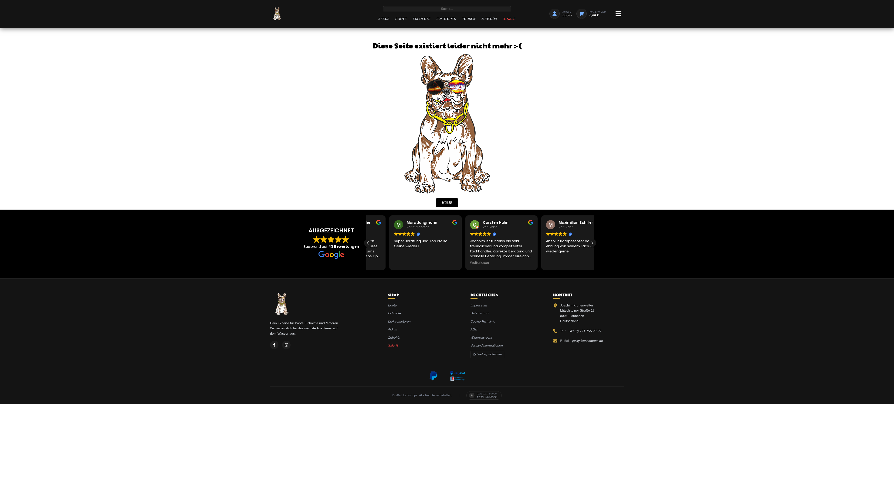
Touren (469, 19)
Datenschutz (480, 313)
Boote (401, 19)
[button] (592, 242)
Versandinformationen (487, 345)
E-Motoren (446, 19)
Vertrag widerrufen (489, 354)
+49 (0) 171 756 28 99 (584, 331)
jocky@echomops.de (587, 341)
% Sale (509, 19)
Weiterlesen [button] (458, 263)
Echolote (422, 19)
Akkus (383, 19)
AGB (474, 329)
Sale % (393, 345)
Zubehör (489, 19)
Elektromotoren (399, 321)
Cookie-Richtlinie (483, 321)
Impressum (479, 305)
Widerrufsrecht (481, 337)
